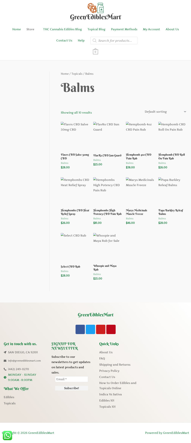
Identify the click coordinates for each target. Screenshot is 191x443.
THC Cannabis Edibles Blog (62, 29)
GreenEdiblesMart (95, 17)
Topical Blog (96, 29)
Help (81, 40)
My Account (151, 29)
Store (30, 29)
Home (16, 29)
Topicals (76, 73)
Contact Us (64, 40)
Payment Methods (124, 29)
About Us (172, 29)
